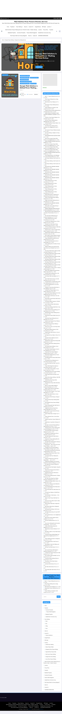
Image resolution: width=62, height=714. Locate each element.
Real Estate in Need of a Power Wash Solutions (52, 531)
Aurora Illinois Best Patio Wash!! (50, 363)
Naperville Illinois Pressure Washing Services (52, 312)
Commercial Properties (21, 32)
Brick (46, 623)
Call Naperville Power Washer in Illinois (51, 335)
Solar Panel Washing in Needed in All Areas (52, 132)
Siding (47, 626)
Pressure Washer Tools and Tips (42, 61)
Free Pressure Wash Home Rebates (50, 276)
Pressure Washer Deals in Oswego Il (51, 413)
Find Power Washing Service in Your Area (52, 284)
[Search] (56, 31)
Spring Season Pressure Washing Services (52, 104)
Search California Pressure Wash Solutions (52, 304)
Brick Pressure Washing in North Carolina (51, 158)
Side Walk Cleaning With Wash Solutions (51, 436)
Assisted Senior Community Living (44, 32)
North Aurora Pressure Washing (51, 654)
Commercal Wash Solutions (49, 563)
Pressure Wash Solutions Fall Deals (50, 374)
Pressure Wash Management (32, 32)
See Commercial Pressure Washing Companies (52, 130)
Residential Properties (12, 32)
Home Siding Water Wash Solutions (51, 569)
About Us (25, 26)
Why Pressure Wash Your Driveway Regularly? (18, 35)
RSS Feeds (44, 26)
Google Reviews (38, 26)
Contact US (31, 26)
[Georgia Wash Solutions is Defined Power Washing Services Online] (31, 57)
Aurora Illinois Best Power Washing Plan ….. (52, 455)
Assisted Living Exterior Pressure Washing (51, 419)
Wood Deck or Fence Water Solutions (51, 561)
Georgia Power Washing (24, 79)
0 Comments (30, 94)
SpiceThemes (41, 709)
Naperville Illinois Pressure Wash (51, 651)
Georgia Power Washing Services (25, 81)
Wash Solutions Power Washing (50, 101)
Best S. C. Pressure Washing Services (51, 96)
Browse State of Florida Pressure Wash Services (52, 298)
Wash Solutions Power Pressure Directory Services (30, 22)
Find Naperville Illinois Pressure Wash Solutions (52, 357)
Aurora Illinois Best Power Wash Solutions (52, 489)
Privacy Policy (45, 29)
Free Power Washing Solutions (50, 520)
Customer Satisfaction (49, 635)
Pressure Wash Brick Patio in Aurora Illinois (52, 416)
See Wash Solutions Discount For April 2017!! (52, 512)
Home (8, 26)
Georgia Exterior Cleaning (24, 77)
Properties (12, 26)
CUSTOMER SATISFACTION (43, 35)
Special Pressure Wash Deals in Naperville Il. (52, 503)
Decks (46, 621)
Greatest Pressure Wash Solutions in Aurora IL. (52, 332)
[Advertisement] (31, 10)
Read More (39, 67)
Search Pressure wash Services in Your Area (52, 295)
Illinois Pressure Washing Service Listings (51, 99)
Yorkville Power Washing (49, 644)
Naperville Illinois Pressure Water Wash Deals (52, 382)
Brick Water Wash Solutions (49, 566)
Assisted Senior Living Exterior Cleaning (51, 422)
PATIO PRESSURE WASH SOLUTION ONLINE (52, 135)
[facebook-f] (54, 18)
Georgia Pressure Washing (46, 49)
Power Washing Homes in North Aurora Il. (52, 541)
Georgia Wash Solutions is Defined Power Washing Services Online (46, 56)
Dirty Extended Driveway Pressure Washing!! (52, 402)
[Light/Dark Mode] (60, 31)
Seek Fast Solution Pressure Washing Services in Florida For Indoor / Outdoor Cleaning (21, 29)
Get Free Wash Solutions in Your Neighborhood (52, 514)
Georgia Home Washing (46, 47)
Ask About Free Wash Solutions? (50, 547)
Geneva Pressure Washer (50, 646)
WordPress (29, 709)
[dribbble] (57, 18)
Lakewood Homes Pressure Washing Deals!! (52, 399)
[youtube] (60, 18)
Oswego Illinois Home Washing (51, 656)
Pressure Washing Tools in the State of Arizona (52, 243)
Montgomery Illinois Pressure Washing (52, 649)
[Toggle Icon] (1, 31)
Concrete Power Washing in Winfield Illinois (52, 492)
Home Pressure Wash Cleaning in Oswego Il (52, 396)
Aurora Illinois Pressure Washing (51, 659)
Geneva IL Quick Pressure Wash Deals (51, 497)
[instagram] (59, 18)
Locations (49, 26)
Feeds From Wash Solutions (51, 578)
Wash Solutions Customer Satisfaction (51, 528)
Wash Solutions (33, 83)
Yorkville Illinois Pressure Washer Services (51, 315)
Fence (46, 628)
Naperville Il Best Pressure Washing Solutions (52, 343)
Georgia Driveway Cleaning (42, 45)
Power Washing (19, 26)
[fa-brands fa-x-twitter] (55, 18)
